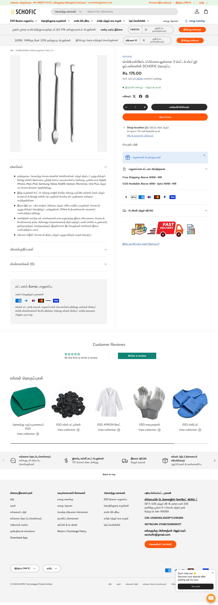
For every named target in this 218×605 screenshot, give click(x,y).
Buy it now (165, 117)
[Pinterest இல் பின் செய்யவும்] (147, 96)
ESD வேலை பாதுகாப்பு (22, 20)
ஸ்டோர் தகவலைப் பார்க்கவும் (140, 135)
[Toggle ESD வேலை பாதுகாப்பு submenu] (36, 21)
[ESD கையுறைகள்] (149, 402)
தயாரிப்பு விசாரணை (68, 518)
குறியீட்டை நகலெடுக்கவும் (159, 29)
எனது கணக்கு (65, 499)
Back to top (109, 474)
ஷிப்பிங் (139, 78)
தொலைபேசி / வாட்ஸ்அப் (160, 544)
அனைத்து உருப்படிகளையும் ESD (28, 427)
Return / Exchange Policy (71, 531)
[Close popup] (212, 573)
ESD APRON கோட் (109, 425)
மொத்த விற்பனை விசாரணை (72, 512)
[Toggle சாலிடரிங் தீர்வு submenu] (92, 21)
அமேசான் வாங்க (19, 525)
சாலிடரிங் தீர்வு (81, 20)
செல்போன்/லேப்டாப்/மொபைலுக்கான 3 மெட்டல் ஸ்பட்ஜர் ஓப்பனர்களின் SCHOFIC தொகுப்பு (35, 50)
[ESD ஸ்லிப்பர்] (190, 402)
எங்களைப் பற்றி (18, 512)
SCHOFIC (127, 56)
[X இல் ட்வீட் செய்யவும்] (134, 96)
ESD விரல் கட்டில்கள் (68, 425)
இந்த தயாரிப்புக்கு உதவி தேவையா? (141, 243)
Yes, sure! (195, 586)
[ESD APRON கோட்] (109, 402)
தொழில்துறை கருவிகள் (53, 20)
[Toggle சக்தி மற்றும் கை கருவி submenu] (124, 21)
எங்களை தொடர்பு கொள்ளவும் (26, 518)
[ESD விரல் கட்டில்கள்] (68, 402)
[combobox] (114, 11)
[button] (205, 11)
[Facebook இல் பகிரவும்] (140, 96)
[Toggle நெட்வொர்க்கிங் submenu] (148, 21)
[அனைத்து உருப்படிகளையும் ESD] (27, 402)
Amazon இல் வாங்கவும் (160, 2)
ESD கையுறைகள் (149, 425)
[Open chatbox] (211, 598)
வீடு (11, 50)
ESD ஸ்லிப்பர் (190, 425)
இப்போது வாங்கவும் (192, 29)
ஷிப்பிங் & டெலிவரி (67, 525)
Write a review (137, 355)
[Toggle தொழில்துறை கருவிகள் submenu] (69, 21)
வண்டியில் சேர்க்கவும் (179, 107)
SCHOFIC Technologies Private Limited (35, 584)
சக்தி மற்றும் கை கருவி (109, 20)
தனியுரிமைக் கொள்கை (22, 531)
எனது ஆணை (170, 21)
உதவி (13, 505)
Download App (18, 537)
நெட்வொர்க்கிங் (137, 20)
